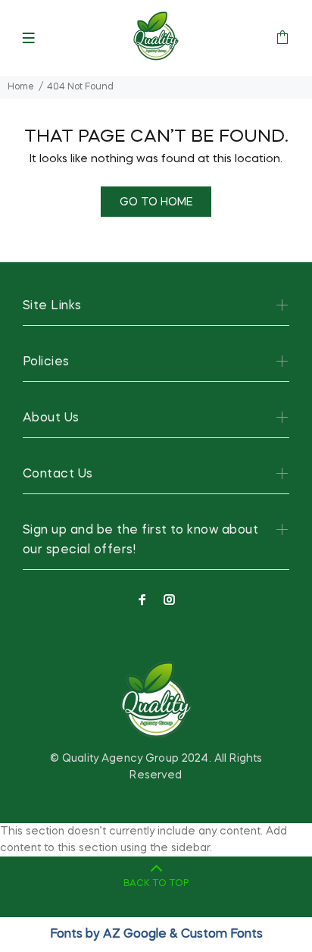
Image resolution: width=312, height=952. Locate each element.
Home (21, 87)
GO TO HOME (156, 202)
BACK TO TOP (156, 883)
